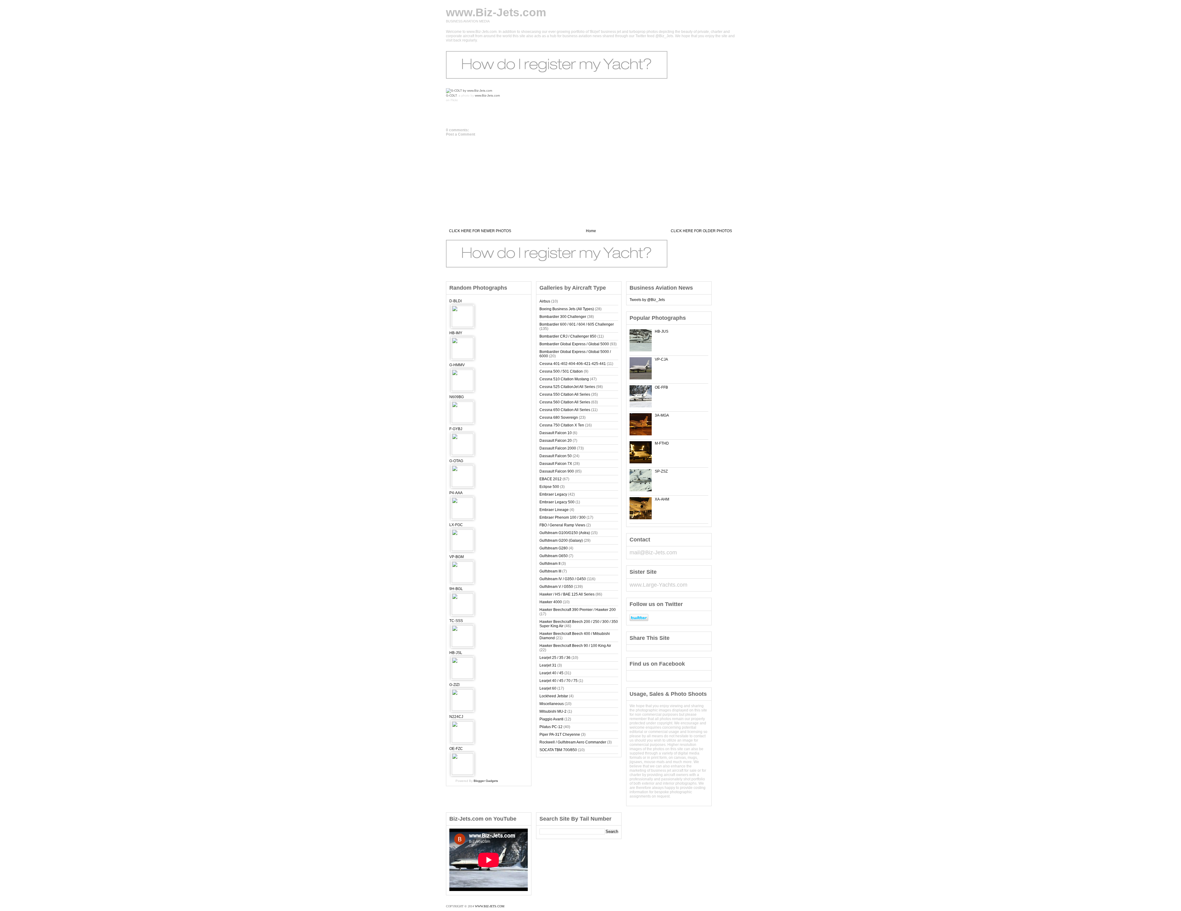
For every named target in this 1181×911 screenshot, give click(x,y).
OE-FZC (456, 749)
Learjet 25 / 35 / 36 (555, 658)
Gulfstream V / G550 (556, 586)
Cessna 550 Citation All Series (564, 394)
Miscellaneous (551, 704)
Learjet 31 (547, 665)
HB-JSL (455, 653)
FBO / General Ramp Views (562, 525)
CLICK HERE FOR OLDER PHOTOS (701, 231)
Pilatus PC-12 (551, 727)
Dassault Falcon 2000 (557, 448)
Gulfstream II (549, 563)
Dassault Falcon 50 (555, 456)
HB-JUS (661, 331)
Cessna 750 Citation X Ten (561, 425)
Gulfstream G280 (553, 548)
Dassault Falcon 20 (555, 440)
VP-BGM (456, 557)
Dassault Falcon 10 (555, 433)
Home (591, 231)
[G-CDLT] (469, 90)
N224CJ (456, 717)
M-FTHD (662, 443)
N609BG (456, 397)
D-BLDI (455, 301)
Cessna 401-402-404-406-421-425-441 (572, 364)
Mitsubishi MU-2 (553, 711)
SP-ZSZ (661, 471)
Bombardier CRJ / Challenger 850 (567, 336)
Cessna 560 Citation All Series (564, 402)
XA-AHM (662, 499)
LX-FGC (456, 525)
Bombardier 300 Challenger (562, 317)
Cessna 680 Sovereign (558, 417)
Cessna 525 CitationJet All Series (567, 387)
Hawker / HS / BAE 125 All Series (566, 594)
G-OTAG (456, 461)
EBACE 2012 (550, 479)
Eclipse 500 (549, 487)
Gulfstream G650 (553, 556)
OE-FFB (661, 387)
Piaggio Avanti (551, 719)
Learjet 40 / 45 (551, 673)
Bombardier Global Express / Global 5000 (574, 344)
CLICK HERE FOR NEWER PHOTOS (480, 231)
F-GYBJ (455, 429)
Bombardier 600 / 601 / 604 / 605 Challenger (576, 324)
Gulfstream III (550, 571)
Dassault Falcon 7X (555, 463)
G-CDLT (451, 95)
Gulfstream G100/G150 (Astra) (564, 533)
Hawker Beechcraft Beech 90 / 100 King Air (575, 646)
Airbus (544, 301)
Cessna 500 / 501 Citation (561, 371)
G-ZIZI (454, 685)
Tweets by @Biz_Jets (647, 300)
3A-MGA (662, 415)
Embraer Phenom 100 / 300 (562, 517)
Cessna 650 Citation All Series (564, 410)
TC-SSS (456, 621)
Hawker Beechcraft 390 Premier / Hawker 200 (577, 610)
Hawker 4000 (550, 602)
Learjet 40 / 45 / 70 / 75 (558, 681)
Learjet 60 (547, 688)
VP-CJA (661, 359)
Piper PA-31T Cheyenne (559, 734)
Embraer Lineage (554, 510)
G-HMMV (457, 365)
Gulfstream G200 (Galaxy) (561, 540)
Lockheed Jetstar (553, 696)
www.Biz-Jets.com (496, 12)
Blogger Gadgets (486, 780)
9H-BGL (456, 589)
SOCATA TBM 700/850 (558, 750)
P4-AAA (456, 493)
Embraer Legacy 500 (557, 502)
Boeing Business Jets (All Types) (566, 309)
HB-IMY (455, 333)
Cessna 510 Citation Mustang (564, 379)
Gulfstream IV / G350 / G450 (562, 579)
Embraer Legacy (553, 494)
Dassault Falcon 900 (556, 471)
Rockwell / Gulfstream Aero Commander (572, 742)
